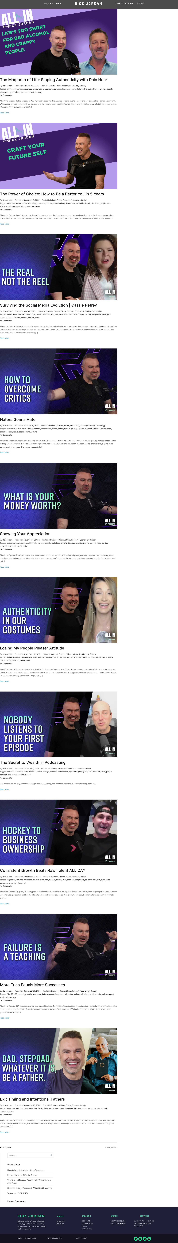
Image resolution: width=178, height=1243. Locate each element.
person (88, 314)
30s (12, 994)
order (80, 543)
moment (88, 429)
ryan (103, 880)
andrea (9, 657)
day (52, 314)
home (61, 1108)
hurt (66, 429)
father (46, 1108)
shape (2, 206)
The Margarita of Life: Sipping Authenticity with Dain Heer (53, 79)
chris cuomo (21, 429)
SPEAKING (48, 4)
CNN (29, 429)
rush (103, 994)
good (90, 89)
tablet (10, 546)
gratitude (47, 543)
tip (21, 546)
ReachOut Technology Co (144, 1221)
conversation (63, 772)
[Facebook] (136, 1239)
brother (36, 880)
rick (1, 660)
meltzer (77, 994)
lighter (99, 89)
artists (9, 314)
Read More (4, 113)
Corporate (86, 1221)
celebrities (46, 314)
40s (16, 994)
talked (31, 92)
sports (8, 206)
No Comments (6, 95)
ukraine (34, 432)
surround (16, 206)
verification (16, 317)
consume (41, 203)
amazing (10, 772)
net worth (103, 657)
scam (2, 317)
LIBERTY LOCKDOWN (124, 3)
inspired (91, 657)
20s (8, 994)
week (2, 997)
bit (43, 657)
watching (30, 206)
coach (55, 657)
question (24, 92)
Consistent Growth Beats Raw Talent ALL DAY (42, 870)
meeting (89, 1108)
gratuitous (56, 543)
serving (105, 543)
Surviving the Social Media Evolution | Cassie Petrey (48, 305)
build (17, 1108)
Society (83, 86)
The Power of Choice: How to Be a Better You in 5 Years (52, 194)
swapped (110, 994)
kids (75, 1108)
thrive (23, 775)
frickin (54, 429)
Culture (52, 86)
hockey (52, 880)
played (84, 880)
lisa (79, 1108)
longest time (79, 429)
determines (70, 203)
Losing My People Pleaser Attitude (32, 648)
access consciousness (22, 89)
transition (4, 1111)
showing (3, 546)
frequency (71, 657)
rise (14, 432)
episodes (73, 772)
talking (23, 206)
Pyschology (74, 86)
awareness (37, 89)
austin (29, 994)
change (64, 89)
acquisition (11, 880)
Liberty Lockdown (117, 1221)
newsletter (73, 314)
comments (36, 429)
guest (85, 772)
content (49, 203)
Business (49, 311)
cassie (38, 314)
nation (103, 429)
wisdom (8, 997)
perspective (96, 314)
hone (62, 994)
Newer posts (110, 1148)
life (94, 89)
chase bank (20, 543)
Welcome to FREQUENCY (17, 1193)
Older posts (6, 1148)
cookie (28, 543)
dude (79, 89)
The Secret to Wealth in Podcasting (33, 762)
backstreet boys (28, 314)
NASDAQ (96, 429)
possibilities (15, 92)
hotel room (63, 314)
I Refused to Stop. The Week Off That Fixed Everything (29, 1188)
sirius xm (15, 660)
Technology (97, 311)
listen (97, 203)
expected (50, 994)
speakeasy (16, 775)
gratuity (64, 543)
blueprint (48, 657)
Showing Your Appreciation (25, 533)
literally (59, 880)
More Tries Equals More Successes (32, 984)
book (25, 772)
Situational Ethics (118, 1223)
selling (13, 883)
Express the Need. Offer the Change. (22, 1175)
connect (53, 772)
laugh (71, 429)
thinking (38, 92)
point (7, 92)
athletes (19, 880)
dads (31, 1108)
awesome (47, 89)
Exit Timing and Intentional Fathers (32, 1099)
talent (19, 883)
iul (66, 994)
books (18, 203)
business (32, 772)
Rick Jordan (7, 86)
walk (28, 660)
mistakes (84, 994)
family (40, 1108)
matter (70, 994)
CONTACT (140, 3)
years (37, 206)
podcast (3, 775)
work (37, 317)
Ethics (58, 86)
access (9, 89)
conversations (59, 203)
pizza (99, 543)
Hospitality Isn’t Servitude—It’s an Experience (25, 1170)
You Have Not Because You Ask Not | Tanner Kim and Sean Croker (29, 1181)
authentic (17, 657)
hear (90, 772)
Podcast (65, 86)
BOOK (58, 4)
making (74, 543)
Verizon (31, 317)
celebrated (56, 89)
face (57, 994)
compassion (46, 429)
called (39, 772)
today (25, 546)
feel (56, 314)
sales (108, 880)
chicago (46, 772)
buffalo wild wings (29, 203)
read (108, 203)
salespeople (5, 883)
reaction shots (95, 994)
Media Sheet (61, 1221)
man (104, 89)
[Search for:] (30, 1155)
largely (88, 203)
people (110, 89)
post (109, 314)
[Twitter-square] (145, 1239)
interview (96, 772)
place (2, 92)
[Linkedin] (140, 1239)
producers (92, 880)
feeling (84, 89)
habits (81, 203)
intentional (69, 1108)
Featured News (70, 769)
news (109, 429)
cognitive (72, 89)
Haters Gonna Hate (17, 419)
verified (24, 317)
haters (60, 429)
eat (77, 203)
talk (105, 1108)
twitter (8, 317)
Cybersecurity (87, 1223)
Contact (60, 1224)
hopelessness (81, 657)
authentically (27, 657)
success (20, 432)
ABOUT (60, 1216)
